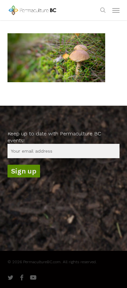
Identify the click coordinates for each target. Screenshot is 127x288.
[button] (116, 10)
